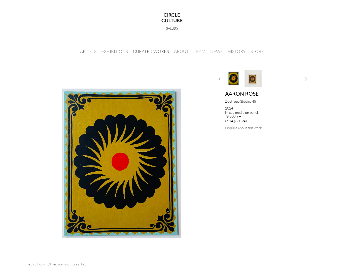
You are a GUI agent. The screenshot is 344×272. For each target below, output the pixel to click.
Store (257, 51)
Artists (88, 51)
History (237, 51)
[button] (220, 79)
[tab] (36, 264)
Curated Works (151, 51)
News (216, 51)
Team (199, 51)
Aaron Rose (242, 93)
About (181, 51)
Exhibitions (114, 51)
